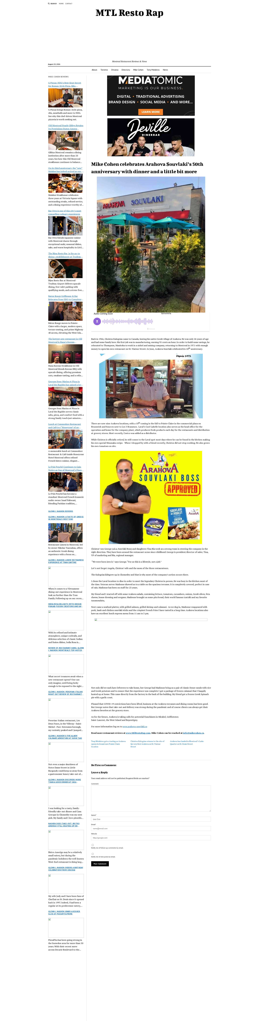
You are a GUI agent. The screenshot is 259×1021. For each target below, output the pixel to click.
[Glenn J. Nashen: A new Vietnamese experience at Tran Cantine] (66, 576)
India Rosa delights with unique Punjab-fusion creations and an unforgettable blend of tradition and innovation (64, 605)
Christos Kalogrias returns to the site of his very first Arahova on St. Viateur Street (147, 744)
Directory (126, 69)
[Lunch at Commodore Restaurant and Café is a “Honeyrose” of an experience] (65, 439)
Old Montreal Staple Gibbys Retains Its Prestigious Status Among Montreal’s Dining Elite (65, 127)
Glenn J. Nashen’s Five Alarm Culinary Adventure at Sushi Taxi (65, 737)
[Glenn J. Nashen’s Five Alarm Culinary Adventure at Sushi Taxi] (66, 752)
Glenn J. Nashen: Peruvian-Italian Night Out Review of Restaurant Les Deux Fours (65, 693)
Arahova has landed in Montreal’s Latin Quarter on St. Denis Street (186, 742)
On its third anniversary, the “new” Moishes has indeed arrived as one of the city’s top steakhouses (66, 170)
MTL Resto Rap (129, 12)
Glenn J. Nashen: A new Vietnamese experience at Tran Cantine (66, 561)
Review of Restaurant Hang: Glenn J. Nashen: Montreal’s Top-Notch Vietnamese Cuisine (66, 649)
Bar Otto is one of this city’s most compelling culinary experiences (64, 212)
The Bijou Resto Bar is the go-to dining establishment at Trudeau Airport (64, 255)
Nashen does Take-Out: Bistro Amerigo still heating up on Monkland (63, 824)
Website (94, 834)
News (165, 69)
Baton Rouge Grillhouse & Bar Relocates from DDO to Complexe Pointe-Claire (64, 298)
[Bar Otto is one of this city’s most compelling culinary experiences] (65, 225)
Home (61, 4)
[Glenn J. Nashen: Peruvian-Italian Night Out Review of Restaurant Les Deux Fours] (66, 708)
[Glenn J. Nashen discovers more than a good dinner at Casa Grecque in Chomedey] (66, 796)
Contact (68, 4)
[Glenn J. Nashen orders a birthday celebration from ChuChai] (66, 884)
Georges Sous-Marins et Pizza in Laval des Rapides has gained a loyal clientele (65, 383)
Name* (93, 815)
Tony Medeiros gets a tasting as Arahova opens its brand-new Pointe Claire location (108, 744)
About (94, 69)
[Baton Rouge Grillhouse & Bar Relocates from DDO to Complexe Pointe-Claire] (65, 311)
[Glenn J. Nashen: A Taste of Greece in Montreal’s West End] (65, 532)
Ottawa (114, 69)
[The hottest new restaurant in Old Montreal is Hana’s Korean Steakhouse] (65, 353)
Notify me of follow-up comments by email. (107, 848)
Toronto (104, 69)
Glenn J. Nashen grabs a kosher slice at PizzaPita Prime (64, 912)
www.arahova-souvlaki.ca (135, 726)
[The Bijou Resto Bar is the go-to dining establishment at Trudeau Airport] (65, 268)
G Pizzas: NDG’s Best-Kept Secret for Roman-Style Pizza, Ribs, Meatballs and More (64, 84)
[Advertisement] (129, 39)
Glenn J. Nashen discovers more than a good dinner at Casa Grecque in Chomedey (64, 780)
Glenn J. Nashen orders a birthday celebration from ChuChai (65, 868)
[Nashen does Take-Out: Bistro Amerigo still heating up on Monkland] (66, 840)
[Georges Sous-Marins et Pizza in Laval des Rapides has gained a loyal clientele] (65, 396)
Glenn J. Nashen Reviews (60, 511)
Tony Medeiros (153, 69)
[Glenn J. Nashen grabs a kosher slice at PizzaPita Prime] (66, 928)
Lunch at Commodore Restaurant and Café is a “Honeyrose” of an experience (64, 426)
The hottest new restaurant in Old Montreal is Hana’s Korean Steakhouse (65, 340)
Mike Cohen (138, 69)
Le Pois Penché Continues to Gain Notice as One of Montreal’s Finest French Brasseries (65, 468)
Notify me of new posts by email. (103, 857)
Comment (94, 784)
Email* (93, 824)
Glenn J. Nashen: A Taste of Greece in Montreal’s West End (66, 518)
